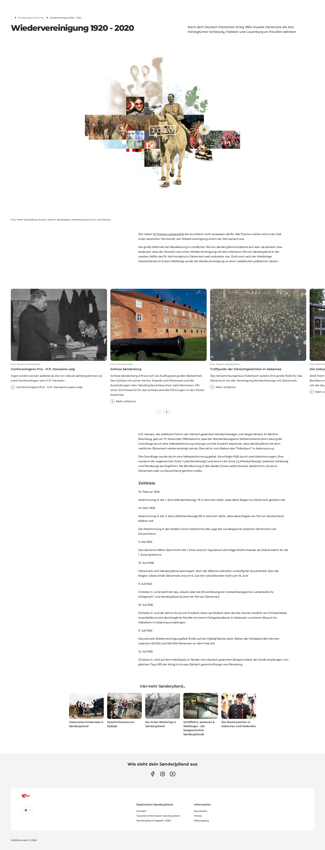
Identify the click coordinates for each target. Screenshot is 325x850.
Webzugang (201, 820)
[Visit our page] (163, 774)
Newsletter (201, 811)
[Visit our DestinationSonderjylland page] (153, 774)
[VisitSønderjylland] (32, 796)
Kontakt (141, 811)
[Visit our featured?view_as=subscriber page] (173, 774)
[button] (59, 376)
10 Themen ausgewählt (168, 234)
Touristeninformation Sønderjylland (158, 815)
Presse (198, 815)
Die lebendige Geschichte (31, 17)
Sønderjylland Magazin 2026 (153, 820)
